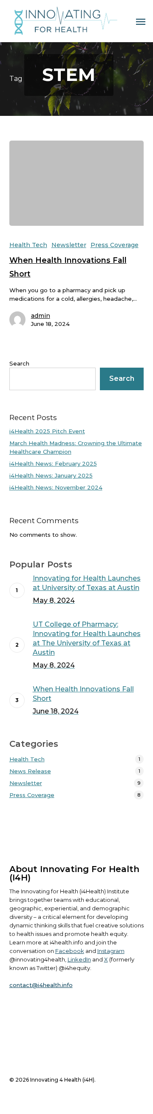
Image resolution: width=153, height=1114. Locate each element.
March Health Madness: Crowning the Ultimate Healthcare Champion (75, 447)
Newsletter (68, 245)
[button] (140, 21)
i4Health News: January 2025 (51, 475)
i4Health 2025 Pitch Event (47, 431)
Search (19, 363)
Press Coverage (115, 245)
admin (40, 316)
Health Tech (28, 245)
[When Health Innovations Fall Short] (76, 183)
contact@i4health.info (41, 985)
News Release (30, 771)
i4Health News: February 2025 (53, 463)
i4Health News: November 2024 (55, 487)
